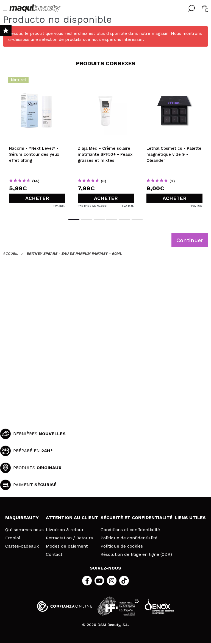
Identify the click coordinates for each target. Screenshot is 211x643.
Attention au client (72, 517)
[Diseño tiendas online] (159, 606)
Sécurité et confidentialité (137, 517)
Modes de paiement (67, 546)
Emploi (12, 538)
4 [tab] (111, 219)
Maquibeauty (22, 517)
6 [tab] (137, 219)
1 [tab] (73, 219)
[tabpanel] (37, 142)
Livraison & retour (65, 530)
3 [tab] (99, 219)
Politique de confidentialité (129, 538)
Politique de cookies (122, 546)
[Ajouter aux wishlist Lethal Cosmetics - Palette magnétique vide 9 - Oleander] (174, 81)
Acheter (37, 198)
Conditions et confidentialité (130, 530)
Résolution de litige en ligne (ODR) (136, 554)
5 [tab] (124, 219)
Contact (54, 554)
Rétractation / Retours (69, 538)
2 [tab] (86, 219)
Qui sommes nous (24, 530)
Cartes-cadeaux (22, 546)
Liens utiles (190, 517)
